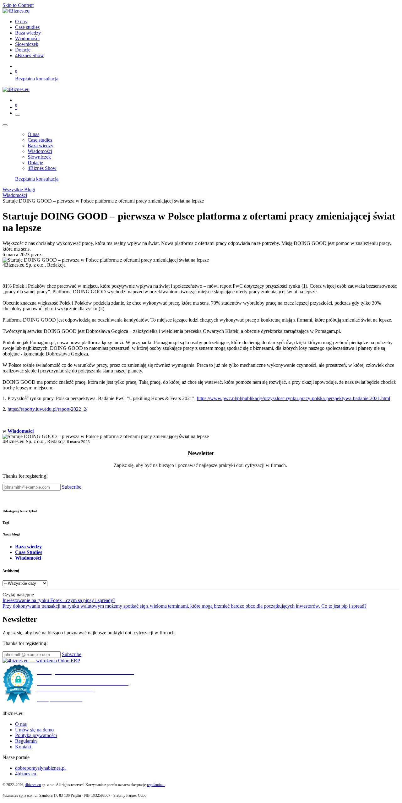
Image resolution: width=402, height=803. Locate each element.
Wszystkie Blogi (19, 189)
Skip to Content (18, 5)
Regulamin (26, 741)
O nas (21, 724)
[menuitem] (21, 21)
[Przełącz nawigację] (17, 115)
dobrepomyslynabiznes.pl (40, 768)
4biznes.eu (25, 773)
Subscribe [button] (71, 487)
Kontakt (23, 746)
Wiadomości (15, 195)
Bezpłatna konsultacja (36, 78)
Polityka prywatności (36, 735)
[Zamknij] (5, 125)
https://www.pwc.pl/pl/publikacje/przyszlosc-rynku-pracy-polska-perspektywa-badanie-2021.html (293, 398)
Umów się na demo (34, 729)
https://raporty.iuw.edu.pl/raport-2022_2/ (47, 409)
